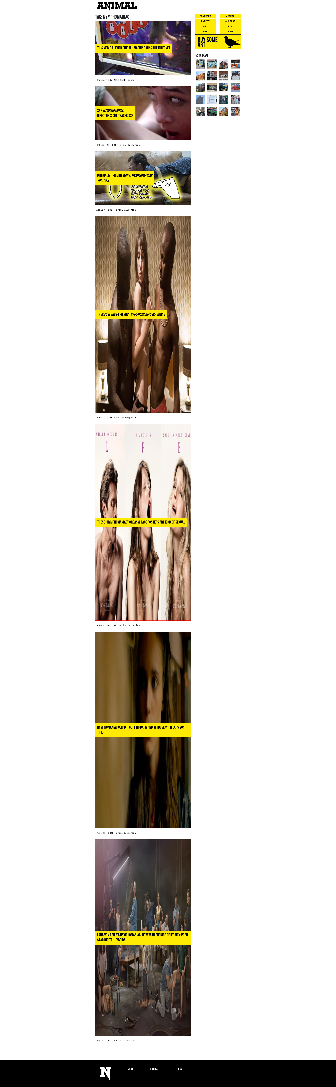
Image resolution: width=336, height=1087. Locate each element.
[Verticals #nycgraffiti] (200, 75)
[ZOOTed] (200, 99)
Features (205, 16)
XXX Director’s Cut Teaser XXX (115, 113)
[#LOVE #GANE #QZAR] (212, 75)
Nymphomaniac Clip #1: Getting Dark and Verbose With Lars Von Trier (141, 730)
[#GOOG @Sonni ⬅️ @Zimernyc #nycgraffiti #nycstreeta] (235, 111)
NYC (205, 31)
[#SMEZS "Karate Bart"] (212, 87)
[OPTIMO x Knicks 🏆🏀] (200, 87)
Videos (230, 16)
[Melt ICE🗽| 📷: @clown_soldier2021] (223, 99)
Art (205, 26)
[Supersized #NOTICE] (223, 75)
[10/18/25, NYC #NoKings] (235, 99)
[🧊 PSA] (212, 99)
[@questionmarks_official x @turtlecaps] (200, 64)
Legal (180, 1069)
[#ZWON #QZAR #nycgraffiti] (223, 111)
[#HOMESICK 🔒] (235, 75)
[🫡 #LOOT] (223, 87)
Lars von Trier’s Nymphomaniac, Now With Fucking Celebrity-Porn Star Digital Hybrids (142, 938)
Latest (205, 21)
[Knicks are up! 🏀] (235, 87)
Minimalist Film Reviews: (124, 178)
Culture (230, 21)
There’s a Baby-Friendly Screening (131, 314)
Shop (230, 31)
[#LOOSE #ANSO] (223, 64)
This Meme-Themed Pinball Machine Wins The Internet (133, 48)
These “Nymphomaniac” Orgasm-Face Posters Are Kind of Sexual (141, 522)
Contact (155, 1069)
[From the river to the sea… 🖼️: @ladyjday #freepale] (212, 64)
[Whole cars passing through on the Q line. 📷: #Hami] (212, 111)
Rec (230, 26)
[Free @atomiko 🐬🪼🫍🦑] (235, 64)
